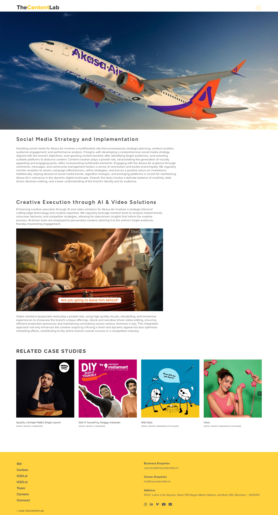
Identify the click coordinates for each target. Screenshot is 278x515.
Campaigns (37, 426)
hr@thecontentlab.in (157, 481)
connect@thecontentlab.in (161, 468)
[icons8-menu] (258, 6)
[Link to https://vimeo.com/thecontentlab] (157, 504)
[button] (18, 393)
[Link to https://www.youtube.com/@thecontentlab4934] (164, 504)
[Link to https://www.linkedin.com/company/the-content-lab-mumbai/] (151, 504)
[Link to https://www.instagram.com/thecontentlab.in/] (145, 504)
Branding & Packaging (168, 426)
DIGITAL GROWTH (23, 426)
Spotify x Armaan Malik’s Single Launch (38, 422)
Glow (207, 422)
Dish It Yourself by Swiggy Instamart (99, 422)
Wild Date (146, 422)
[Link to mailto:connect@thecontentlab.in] (170, 504)
